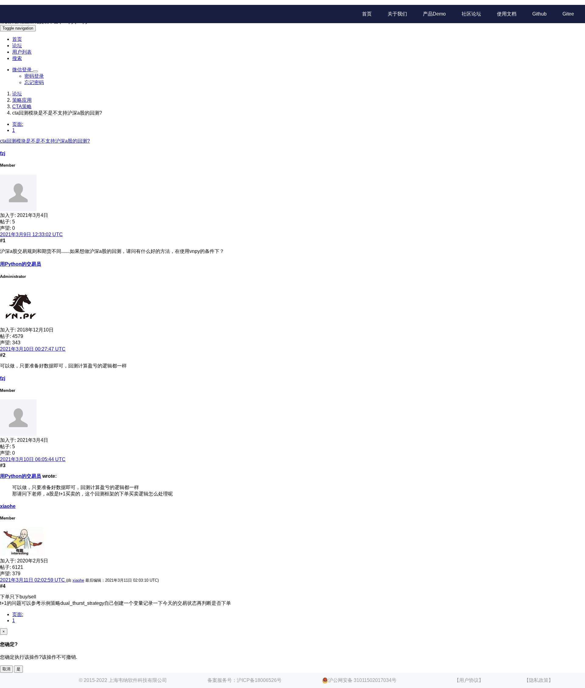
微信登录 (22, 69)
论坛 (17, 45)
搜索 (17, 58)
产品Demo (434, 13)
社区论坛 (471, 13)
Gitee (568, 13)
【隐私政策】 (538, 680)
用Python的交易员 (20, 264)
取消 (6, 669)
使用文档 (506, 13)
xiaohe (8, 506)
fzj (2, 153)
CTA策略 (22, 106)
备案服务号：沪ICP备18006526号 (244, 680)
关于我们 (397, 13)
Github (539, 13)
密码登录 (34, 76)
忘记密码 (34, 82)
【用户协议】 (469, 680)
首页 (367, 13)
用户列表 (22, 52)
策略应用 (22, 100)
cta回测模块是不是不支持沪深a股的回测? (45, 141)
